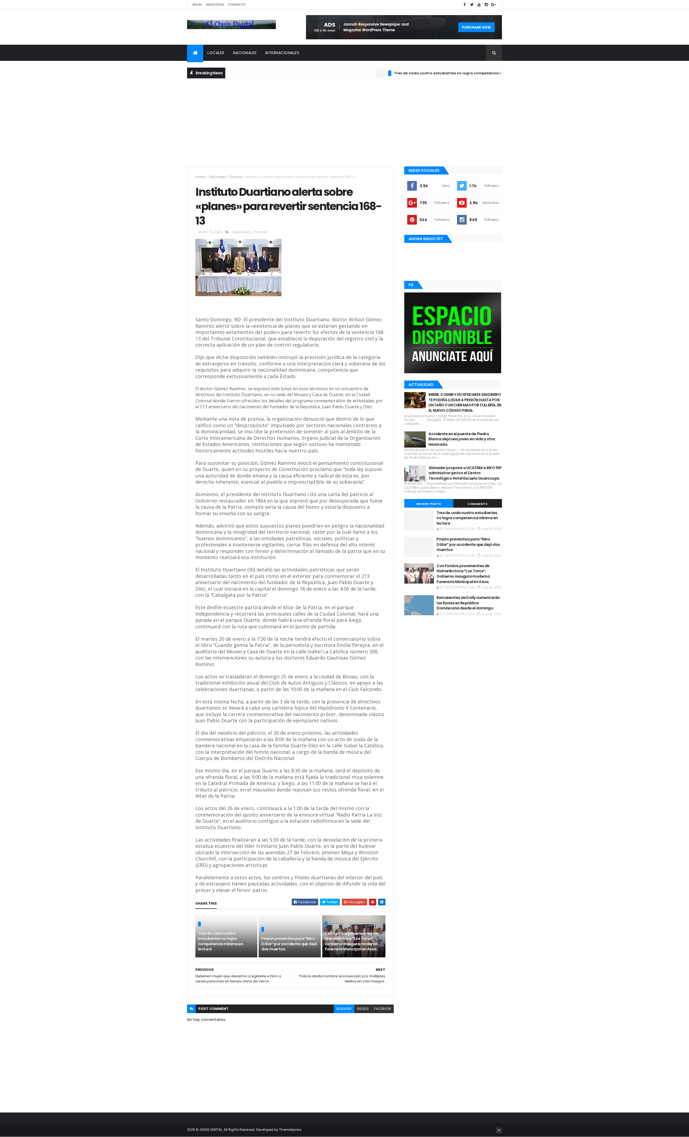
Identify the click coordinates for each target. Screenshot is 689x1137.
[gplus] (494, 4)
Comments (477, 504)
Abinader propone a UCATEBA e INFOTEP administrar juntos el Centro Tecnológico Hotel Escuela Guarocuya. (464, 473)
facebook (382, 1008)
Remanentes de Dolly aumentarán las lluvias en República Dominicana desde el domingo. (468, 603)
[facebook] (464, 4)
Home (200, 177)
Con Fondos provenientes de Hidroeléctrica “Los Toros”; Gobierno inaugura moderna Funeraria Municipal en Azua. (351, 941)
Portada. (236, 177)
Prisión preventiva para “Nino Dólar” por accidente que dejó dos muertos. (289, 944)
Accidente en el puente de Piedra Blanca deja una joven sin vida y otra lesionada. (461, 439)
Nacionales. (218, 177)
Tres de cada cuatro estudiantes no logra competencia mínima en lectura (440, 73)
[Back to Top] (499, 1130)
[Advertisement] (344, 121)
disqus (363, 1008)
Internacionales (282, 52)
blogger (343, 1008)
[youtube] (479, 4)
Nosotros (215, 4)
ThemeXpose (290, 1129)
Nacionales (245, 52)
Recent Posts (428, 504)
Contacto (236, 4)
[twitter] (472, 4)
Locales (216, 52)
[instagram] (486, 4)
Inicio (197, 4)
